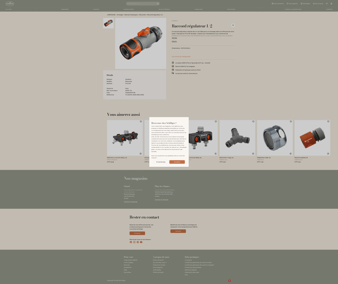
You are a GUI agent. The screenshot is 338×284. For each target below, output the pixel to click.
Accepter (177, 162)
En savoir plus (160, 162)
